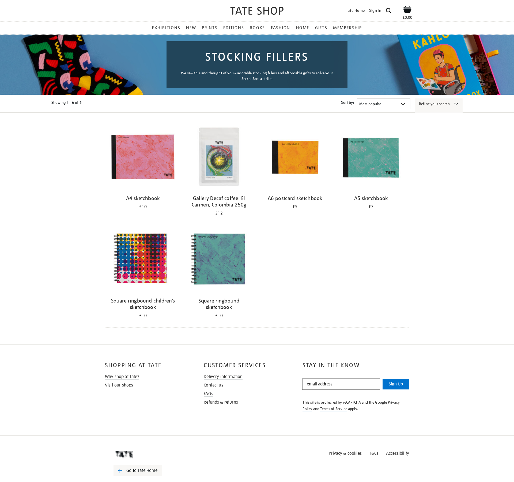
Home (302, 27)
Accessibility (397, 453)
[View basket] (407, 10)
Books (257, 27)
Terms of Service (333, 408)
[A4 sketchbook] (143, 157)
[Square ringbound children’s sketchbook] (143, 260)
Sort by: (347, 102)
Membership (347, 27)
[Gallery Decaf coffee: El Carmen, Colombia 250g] (219, 157)
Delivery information (223, 376)
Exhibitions (166, 27)
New (191, 27)
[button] (389, 11)
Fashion (280, 27)
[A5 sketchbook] (371, 157)
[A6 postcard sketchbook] (295, 157)
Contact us (213, 385)
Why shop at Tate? (122, 376)
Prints (210, 27)
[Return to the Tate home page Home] (257, 12)
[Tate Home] (147, 454)
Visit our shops (119, 385)
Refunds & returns (221, 402)
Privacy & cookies (345, 453)
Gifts (321, 27)
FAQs (208, 393)
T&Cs (374, 453)
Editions (233, 27)
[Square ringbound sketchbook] (219, 260)
